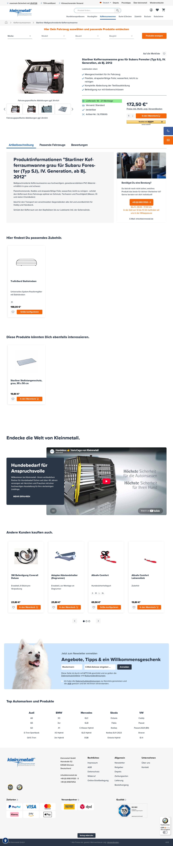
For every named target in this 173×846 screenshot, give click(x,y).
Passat (141, 723)
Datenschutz (93, 771)
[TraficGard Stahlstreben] (26, 262)
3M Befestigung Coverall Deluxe (24, 577)
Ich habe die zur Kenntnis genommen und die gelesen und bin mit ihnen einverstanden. (95, 682)
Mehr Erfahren (21, 496)
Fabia (114, 723)
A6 (31, 718)
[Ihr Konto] (151, 10)
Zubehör (138, 16)
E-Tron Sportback (31, 733)
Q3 (31, 728)
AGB (69, 683)
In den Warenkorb (150, 116)
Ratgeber (119, 767)
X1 (59, 728)
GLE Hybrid (86, 733)
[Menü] (169, 818)
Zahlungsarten (121, 776)
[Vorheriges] (4, 109)
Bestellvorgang (122, 785)
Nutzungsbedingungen (95, 675)
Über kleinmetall (140, 3)
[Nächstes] (72, 109)
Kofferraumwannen (108, 16)
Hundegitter (92, 16)
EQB (86, 737)
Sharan (141, 733)
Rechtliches (93, 758)
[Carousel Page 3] (89, 621)
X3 (59, 718)
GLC (86, 718)
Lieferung (119, 780)
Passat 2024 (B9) (141, 728)
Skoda (114, 712)
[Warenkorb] (163, 10)
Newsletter (120, 762)
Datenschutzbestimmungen (88, 681)
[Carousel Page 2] (86, 621)
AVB (167, 842)
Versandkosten (113, 842)
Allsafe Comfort (100, 575)
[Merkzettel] (157, 10)
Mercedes (86, 712)
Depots (116, 3)
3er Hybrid (59, 737)
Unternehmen (149, 758)
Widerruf (91, 776)
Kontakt (145, 767)
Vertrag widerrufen (86, 835)
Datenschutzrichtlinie (70, 675)
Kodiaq (114, 728)
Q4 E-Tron (31, 737)
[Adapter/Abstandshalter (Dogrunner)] (66, 556)
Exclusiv (147, 16)
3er (59, 723)
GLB (86, 723)
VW (141, 712)
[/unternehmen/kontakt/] (168, 140)
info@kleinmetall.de (144, 219)
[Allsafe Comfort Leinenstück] (146, 556)
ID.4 (141, 737)
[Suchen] (117, 10)
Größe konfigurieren (29, 312)
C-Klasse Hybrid (86, 728)
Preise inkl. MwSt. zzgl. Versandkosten (144, 109)
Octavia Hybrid (113, 737)
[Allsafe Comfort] (106, 556)
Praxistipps (126, 3)
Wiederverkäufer (157, 3)
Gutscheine (158, 16)
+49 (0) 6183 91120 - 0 (141, 202)
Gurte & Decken (125, 16)
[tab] (21, 145)
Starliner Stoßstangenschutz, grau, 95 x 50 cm (26, 382)
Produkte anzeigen (154, 36)
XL (103, 593)
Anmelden (124, 667)
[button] (146, 122)
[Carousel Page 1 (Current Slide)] (84, 621)
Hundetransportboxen (75, 16)
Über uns (146, 762)
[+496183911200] (168, 131)
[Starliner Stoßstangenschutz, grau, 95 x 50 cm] (26, 361)
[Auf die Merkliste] (164, 53)
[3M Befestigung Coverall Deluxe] (26, 556)
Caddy (141, 718)
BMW (59, 712)
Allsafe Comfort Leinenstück (140, 577)
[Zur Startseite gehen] (20, 12)
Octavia (114, 718)
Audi (31, 712)
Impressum (93, 762)
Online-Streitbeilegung (98, 780)
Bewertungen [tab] (79, 145)
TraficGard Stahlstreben (23, 281)
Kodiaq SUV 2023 (114, 733)
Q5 (31, 723)
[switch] (165, 832)
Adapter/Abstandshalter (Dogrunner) (64, 577)
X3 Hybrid (59, 733)
